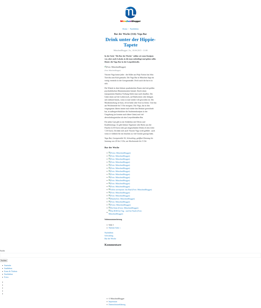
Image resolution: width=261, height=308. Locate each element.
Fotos (6, 277)
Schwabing (109, 236)
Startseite (7, 265)
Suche (2, 251)
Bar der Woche (110, 239)
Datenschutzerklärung (117, 304)
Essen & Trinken (10, 271)
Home (124, 29)
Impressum (113, 301)
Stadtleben (8, 268)
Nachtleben (134, 29)
